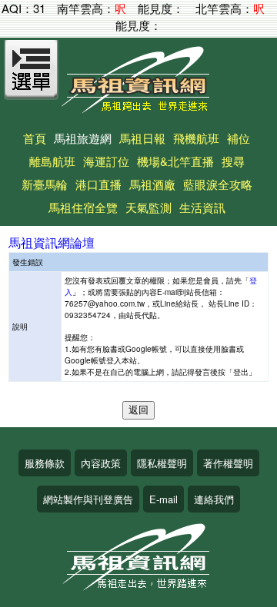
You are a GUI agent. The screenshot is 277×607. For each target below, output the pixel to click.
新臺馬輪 (45, 184)
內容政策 (101, 463)
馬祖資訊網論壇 (51, 242)
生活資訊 (202, 207)
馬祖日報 (142, 138)
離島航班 (52, 161)
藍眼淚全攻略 (217, 184)
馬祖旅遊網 (83, 138)
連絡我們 (214, 499)
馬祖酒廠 (152, 184)
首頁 (34, 138)
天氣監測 (148, 207)
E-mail (163, 499)
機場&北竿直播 (175, 161)
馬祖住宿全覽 (83, 207)
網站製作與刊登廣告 (88, 499)
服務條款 (45, 463)
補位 (238, 138)
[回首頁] (138, 108)
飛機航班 (196, 138)
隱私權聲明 (162, 463)
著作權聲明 (228, 463)
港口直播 (98, 184)
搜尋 (233, 161)
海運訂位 (106, 161)
